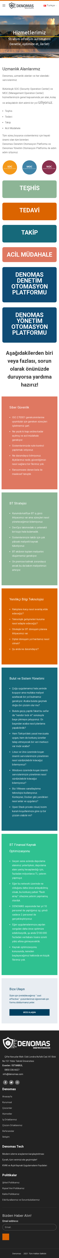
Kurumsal (7, 1102)
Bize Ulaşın (29, 1012)
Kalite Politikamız (10, 1194)
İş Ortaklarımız (9, 1119)
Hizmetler (7, 1114)
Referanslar (8, 1131)
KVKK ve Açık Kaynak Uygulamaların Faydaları (24, 1165)
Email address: (10, 1221)
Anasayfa (7, 1096)
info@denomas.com (13, 1074)
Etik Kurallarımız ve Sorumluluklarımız (21, 1200)
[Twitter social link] (11, 1082)
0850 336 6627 (12, 1070)
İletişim (6, 1137)
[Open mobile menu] (4, 5)
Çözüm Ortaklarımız (12, 1125)
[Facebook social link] (5, 1082)
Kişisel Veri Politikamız (13, 1188)
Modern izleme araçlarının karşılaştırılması (23, 1154)
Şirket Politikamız (11, 1182)
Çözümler (7, 1108)
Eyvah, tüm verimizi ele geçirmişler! (19, 1159)
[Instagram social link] (17, 1082)
